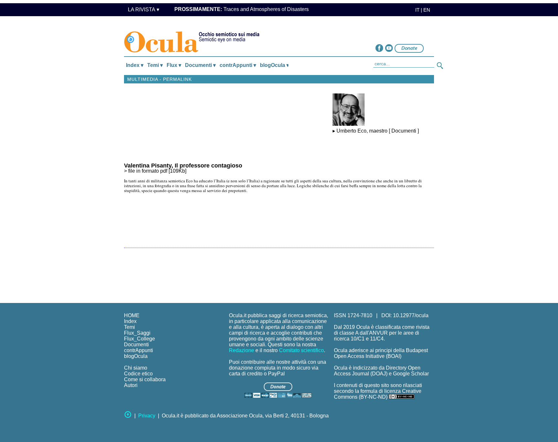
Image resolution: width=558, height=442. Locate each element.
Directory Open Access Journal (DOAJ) (377, 370)
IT (415, 10)
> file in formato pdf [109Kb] (183, 168)
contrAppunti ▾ (238, 65)
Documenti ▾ (200, 65)
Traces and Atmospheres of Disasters (241, 9)
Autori (131, 385)
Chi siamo (135, 368)
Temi (129, 327)
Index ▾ (134, 65)
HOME (132, 315)
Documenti (136, 344)
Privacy (146, 415)
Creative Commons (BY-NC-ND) (377, 394)
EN (426, 10)
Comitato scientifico (301, 350)
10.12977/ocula (411, 315)
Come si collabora (145, 379)
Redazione (241, 350)
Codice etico (138, 373)
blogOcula (136, 356)
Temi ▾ (155, 65)
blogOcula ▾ (274, 65)
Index (130, 321)
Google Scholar (411, 373)
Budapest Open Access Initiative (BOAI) (381, 353)
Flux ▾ (174, 65)
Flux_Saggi (137, 333)
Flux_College (139, 338)
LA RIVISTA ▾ (143, 9)
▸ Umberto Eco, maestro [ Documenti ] (376, 131)
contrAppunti (138, 350)
